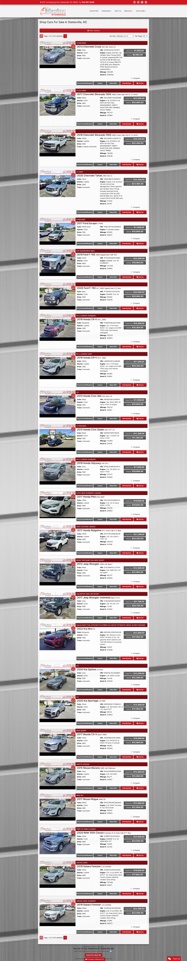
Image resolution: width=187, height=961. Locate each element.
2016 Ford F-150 (97, 254)
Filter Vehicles (94, 31)
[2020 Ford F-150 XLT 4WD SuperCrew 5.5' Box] (57, 296)
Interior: (80, 53)
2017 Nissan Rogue (91, 799)
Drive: (79, 55)
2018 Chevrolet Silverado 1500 (107, 135)
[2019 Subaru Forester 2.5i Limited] (57, 874)
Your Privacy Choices (104, 951)
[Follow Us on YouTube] (142, 2)
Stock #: (103, 75)
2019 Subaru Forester (94, 866)
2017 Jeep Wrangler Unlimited (98, 597)
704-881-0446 (87, 2)
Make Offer (113, 83)
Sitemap (96, 951)
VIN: (101, 50)
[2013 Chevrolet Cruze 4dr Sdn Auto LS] (57, 54)
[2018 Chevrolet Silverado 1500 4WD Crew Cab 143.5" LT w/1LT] (57, 143)
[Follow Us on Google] (145, 2)
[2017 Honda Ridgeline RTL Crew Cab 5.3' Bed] (57, 538)
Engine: (103, 53)
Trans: (79, 58)
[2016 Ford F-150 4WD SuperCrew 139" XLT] (57, 262)
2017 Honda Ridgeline (99, 530)
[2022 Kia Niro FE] (57, 637)
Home (84, 946)
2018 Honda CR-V (91, 319)
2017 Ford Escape (90, 223)
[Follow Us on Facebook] (134, 2)
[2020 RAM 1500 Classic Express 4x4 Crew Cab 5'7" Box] (57, 840)
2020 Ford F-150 (99, 288)
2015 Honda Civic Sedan (96, 429)
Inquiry (100, 83)
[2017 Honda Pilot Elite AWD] (57, 504)
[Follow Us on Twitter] (138, 2)
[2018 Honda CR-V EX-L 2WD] (57, 327)
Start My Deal (126, 83)
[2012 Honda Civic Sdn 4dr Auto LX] (57, 404)
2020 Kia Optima (90, 669)
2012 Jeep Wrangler (94, 564)
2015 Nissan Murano (96, 768)
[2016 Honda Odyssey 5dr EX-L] (57, 471)
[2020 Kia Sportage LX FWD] (57, 708)
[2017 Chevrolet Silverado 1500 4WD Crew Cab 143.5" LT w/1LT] (57, 102)
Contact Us (94, 946)
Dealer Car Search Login (80, 951)
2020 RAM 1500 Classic (104, 832)
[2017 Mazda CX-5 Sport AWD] (57, 742)
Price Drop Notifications (85, 83)
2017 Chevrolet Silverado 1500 (107, 94)
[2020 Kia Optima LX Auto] (57, 677)
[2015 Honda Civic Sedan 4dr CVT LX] (57, 437)
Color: (79, 50)
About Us (88, 946)
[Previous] (41, 36)
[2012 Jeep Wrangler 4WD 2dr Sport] (57, 572)
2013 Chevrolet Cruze (96, 46)
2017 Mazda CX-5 (92, 734)
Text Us (140, 83)
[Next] (65, 36)
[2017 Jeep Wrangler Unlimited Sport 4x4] (57, 605)
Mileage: (103, 72)
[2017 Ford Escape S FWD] (57, 231)
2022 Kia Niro (86, 628)
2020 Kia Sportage (91, 700)
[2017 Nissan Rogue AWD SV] (57, 807)
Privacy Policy (101, 946)
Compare (136, 78)
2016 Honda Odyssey (93, 463)
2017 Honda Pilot (90, 496)
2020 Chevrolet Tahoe (94, 175)
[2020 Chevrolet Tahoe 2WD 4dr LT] (57, 183)
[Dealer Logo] (53, 11)
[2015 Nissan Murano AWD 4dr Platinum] (57, 776)
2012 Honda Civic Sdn (94, 396)
